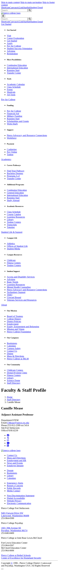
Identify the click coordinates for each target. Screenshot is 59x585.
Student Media (13, 248)
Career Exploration (15, 38)
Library (10, 219)
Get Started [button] (6, 24)
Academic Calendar (16, 84)
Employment (12, 324)
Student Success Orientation (19, 48)
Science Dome (13, 380)
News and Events (15, 463)
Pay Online (12, 152)
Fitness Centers (14, 263)
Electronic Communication (19, 503)
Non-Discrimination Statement (20, 495)
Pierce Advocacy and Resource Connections (27, 135)
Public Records (14, 488)
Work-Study (12, 124)
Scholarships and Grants (18, 121)
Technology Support (16, 292)
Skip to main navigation (31, 2)
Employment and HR (16, 460)
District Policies (14, 321)
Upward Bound (14, 297)
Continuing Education (17, 65)
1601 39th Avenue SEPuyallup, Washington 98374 (14, 529)
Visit (9, 35)
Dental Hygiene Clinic (17, 373)
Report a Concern (15, 485)
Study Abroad (13, 200)
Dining (10, 353)
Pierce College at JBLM (18, 359)
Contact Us (12, 351)
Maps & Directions (15, 356)
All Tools (11, 94)
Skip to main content (10, 2)
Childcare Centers (15, 370)
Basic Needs (12, 282)
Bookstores (12, 343)
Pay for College (14, 46)
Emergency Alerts (15, 483)
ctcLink (19, 7)
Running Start (13, 70)
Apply (10, 43)
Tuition (10, 154)
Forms (10, 89)
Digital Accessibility (16, 498)
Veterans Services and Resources (22, 300)
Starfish (26, 7)
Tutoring (11, 227)
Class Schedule (14, 87)
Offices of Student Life (17, 246)
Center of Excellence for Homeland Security (21, 558)
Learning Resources (16, 217)
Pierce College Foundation (19, 332)
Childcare (11, 260)
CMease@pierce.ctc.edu (18, 423)
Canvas (13, 7)
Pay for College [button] (8, 99)
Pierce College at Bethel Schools (16, 555)
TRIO (9, 295)
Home (9, 397)
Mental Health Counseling (19, 287)
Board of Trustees (15, 316)
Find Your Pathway (15, 171)
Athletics (11, 243)
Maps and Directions (16, 458)
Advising (11, 51)
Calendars (11, 346)
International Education (17, 68)
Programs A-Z (13, 176)
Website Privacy (14, 501)
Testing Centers (14, 222)
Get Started (12, 41)
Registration (12, 53)
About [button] (4, 305)
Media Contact (13, 491)
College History (14, 319)
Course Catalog (14, 214)
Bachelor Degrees (15, 173)
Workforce (11, 138)
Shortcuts (5, 7)
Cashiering (12, 149)
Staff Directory (13, 383)
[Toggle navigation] (3, 15)
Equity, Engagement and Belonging (23, 326)
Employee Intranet (15, 465)
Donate (10, 470)
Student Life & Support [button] (11, 232)
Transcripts (12, 224)
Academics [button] (6, 159)
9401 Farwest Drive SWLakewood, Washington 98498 (15, 514)
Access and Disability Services (21, 277)
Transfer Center (14, 73)
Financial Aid (13, 113)
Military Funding (14, 116)
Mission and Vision (15, 329)
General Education (15, 192)
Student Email (36, 7)
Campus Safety (14, 348)
